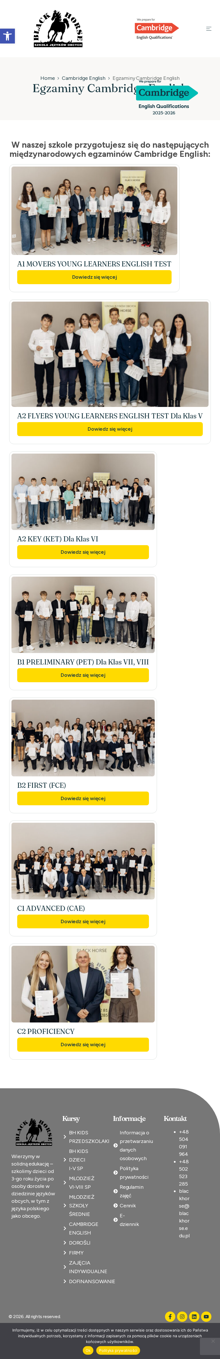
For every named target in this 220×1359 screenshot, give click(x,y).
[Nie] (213, 1341)
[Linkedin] (194, 1316)
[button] (7, 36)
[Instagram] (182, 1316)
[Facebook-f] (170, 1316)
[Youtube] (206, 1316)
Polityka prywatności (118, 1350)
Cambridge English (83, 78)
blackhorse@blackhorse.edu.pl (184, 1213)
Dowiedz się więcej (94, 277)
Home (47, 78)
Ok (88, 1350)
